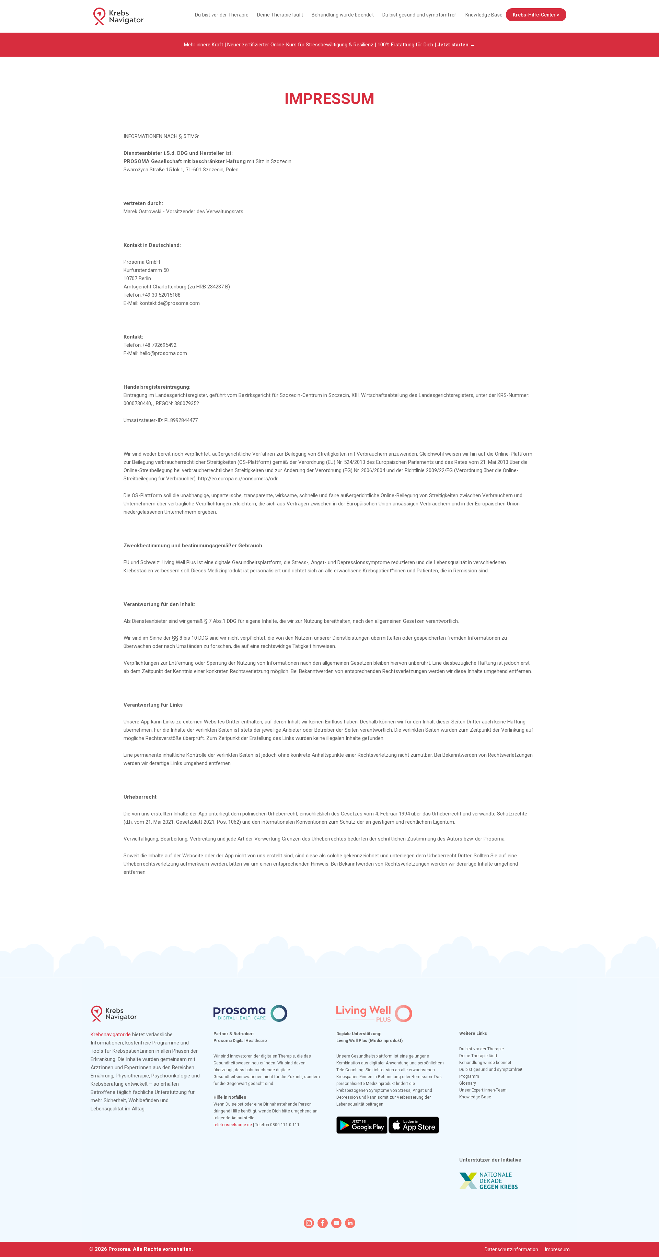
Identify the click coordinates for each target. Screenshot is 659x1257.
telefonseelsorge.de (232, 1124)
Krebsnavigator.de (111, 1034)
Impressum (557, 1249)
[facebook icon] (322, 1223)
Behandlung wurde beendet (343, 15)
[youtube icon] (336, 1223)
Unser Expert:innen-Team (483, 1090)
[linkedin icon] (350, 1223)
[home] (118, 16)
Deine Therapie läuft (280, 15)
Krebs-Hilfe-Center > (536, 15)
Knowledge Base (484, 15)
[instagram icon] (309, 1223)
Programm (469, 1076)
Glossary (467, 1083)
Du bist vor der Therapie (221, 15)
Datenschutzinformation (511, 1249)
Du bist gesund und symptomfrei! (419, 15)
